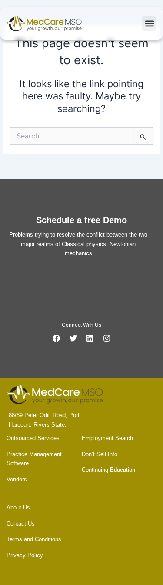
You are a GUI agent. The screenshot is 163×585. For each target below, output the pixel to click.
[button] (149, 23)
